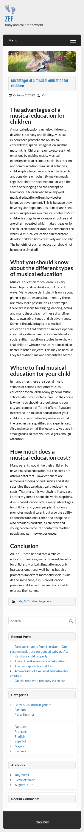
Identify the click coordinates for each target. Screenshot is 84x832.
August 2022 (24, 785)
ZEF (9, 19)
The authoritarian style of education (40, 661)
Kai (44, 95)
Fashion (20, 710)
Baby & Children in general (34, 601)
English (20, 736)
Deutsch (20, 727)
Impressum (42, 822)
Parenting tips (25, 714)
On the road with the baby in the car (40, 681)
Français (21, 731)
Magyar (20, 746)
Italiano (20, 751)
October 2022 (25, 780)
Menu (12, 40)
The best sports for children (34, 666)
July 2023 (22, 775)
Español (20, 741)
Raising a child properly (31, 656)
